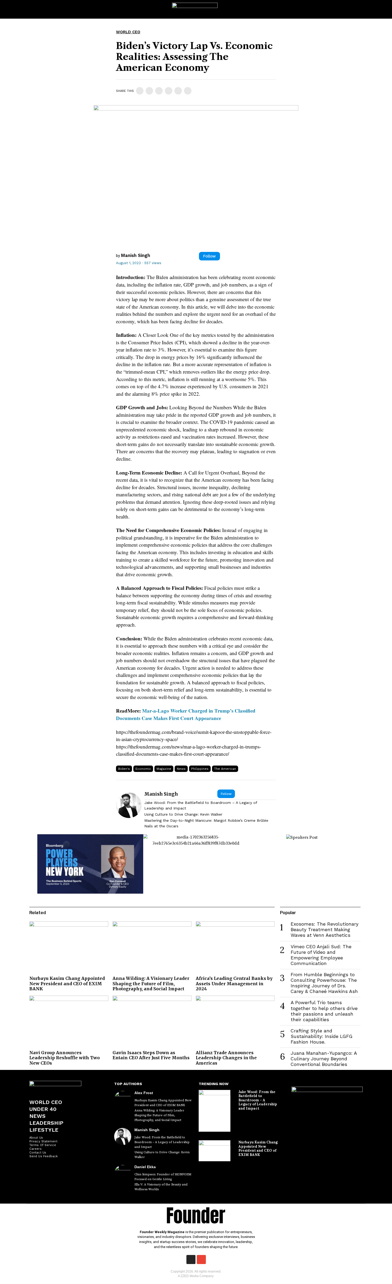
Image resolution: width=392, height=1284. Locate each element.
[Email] (187, 91)
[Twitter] (149, 91)
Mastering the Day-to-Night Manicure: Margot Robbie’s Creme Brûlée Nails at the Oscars (206, 823)
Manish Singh (135, 255)
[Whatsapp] (168, 91)
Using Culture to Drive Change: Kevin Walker (183, 814)
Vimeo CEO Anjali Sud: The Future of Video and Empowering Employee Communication (321, 955)
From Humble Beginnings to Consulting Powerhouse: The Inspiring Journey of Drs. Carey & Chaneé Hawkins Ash (324, 983)
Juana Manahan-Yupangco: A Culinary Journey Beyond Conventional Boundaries (324, 1058)
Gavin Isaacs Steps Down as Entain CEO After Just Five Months (151, 1055)
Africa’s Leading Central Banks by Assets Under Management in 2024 (234, 983)
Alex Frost (143, 1093)
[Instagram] (190, 1259)
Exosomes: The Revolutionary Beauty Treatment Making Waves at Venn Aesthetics (324, 929)
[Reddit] (178, 91)
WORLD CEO (128, 32)
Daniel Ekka (145, 1167)
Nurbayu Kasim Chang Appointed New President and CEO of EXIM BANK (67, 983)
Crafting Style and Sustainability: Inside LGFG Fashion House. (322, 1036)
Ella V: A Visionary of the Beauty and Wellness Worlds (160, 1187)
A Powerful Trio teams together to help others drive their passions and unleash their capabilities (324, 1011)
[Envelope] (201, 1259)
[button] (383, 9)
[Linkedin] (159, 91)
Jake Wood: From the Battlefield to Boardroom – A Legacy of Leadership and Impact (200, 805)
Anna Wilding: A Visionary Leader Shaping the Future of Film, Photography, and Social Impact (151, 983)
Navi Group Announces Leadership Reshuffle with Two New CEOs (64, 1057)
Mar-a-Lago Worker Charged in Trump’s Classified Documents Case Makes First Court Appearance (185, 714)
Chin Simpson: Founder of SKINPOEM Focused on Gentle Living (162, 1176)
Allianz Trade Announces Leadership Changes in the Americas (226, 1057)
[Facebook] (139, 91)
